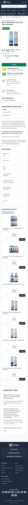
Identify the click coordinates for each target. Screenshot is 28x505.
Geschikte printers (11, 80)
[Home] (1, 17)
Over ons (3, 465)
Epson (14, 10)
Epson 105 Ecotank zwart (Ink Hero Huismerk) (13, 284)
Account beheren (5, 479)
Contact (17, 472)
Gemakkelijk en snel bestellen (14, 456)
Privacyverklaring (9, 500)
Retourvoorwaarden (20, 468)
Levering (3, 472)
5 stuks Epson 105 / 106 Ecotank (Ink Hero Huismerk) (13, 257)
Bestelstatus (4, 483)
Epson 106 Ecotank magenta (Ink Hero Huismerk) (12, 313)
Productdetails (10, 90)
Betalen (3, 470)
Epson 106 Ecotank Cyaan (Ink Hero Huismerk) (16, 17)
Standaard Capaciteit (8, 212)
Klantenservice (18, 465)
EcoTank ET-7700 (7, 112)
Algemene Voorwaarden (19, 500)
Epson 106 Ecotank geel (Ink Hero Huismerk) (13, 340)
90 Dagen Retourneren (14, 453)
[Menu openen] (1, 2)
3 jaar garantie (14, 449)
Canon (8, 10)
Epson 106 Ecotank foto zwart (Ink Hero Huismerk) (12, 368)
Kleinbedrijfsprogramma (7, 468)
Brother (3, 10)
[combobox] (14, 6)
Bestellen (19, 65)
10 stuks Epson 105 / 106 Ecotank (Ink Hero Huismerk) (13, 229)
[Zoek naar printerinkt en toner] (25, 6)
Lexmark (23, 10)
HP (18, 10)
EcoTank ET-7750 (7, 115)
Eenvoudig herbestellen (7, 481)
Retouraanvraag (19, 470)
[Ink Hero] (7, 2)
